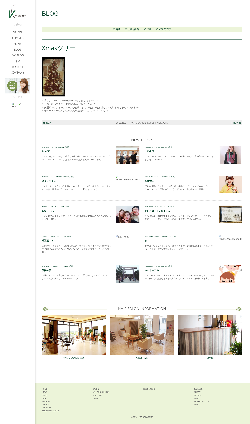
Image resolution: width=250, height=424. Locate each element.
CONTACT (46, 404)
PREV (235, 122)
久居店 (156, 206)
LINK (196, 404)
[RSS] (14, 105)
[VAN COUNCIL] (17, 13)
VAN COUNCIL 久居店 (142, 122)
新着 (118, 29)
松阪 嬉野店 (165, 29)
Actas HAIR (142, 358)
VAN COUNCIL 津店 (74, 358)
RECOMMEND (17, 38)
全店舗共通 (133, 29)
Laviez (210, 358)
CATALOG (17, 55)
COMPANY (17, 72)
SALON (17, 32)
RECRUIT (17, 67)
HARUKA (156, 177)
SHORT (197, 392)
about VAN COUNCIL (50, 411)
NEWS (17, 44)
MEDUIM (198, 395)
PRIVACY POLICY (201, 401)
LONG (196, 398)
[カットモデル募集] (17, 85)
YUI (52, 147)
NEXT (49, 122)
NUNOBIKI (162, 122)
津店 (149, 29)
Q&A (17, 61)
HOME (44, 389)
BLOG (17, 49)
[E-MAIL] (21, 105)
